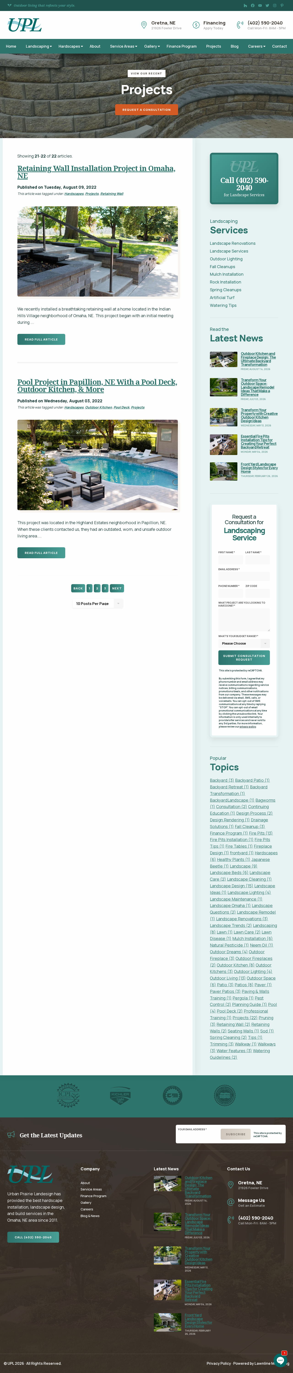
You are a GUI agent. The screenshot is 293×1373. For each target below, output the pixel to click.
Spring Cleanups (225, 289)
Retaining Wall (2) (233, 1024)
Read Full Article (41, 339)
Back (78, 588)
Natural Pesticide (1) (229, 945)
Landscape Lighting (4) (249, 892)
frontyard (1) (242, 852)
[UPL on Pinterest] (282, 5)
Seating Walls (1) (243, 1031)
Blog (235, 46)
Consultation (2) (231, 806)
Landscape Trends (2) (231, 925)
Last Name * (253, 552)
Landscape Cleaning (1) (249, 879)
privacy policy (248, 726)
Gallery (150, 46)
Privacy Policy (219, 1363)
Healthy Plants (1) (233, 859)
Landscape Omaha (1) (230, 905)
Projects (213, 46)
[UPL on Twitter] (267, 5)
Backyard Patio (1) (252, 780)
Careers (255, 46)
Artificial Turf (222, 297)
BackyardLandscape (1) (232, 800)
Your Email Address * (192, 1129)
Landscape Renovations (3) (242, 918)
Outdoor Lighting (226, 259)
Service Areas (122, 46)
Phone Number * (228, 586)
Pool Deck (121, 407)
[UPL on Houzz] (245, 5)
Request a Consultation (146, 110)
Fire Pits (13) (261, 833)
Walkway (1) (246, 1044)
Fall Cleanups (222, 266)
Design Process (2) (254, 813)
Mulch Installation (227, 274)
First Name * (226, 552)
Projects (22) (245, 1017)
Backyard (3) (222, 780)
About (95, 46)
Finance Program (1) (229, 833)
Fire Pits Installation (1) (232, 839)
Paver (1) (263, 984)
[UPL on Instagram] (274, 5)
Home (11, 46)
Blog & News (90, 1216)
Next (117, 588)
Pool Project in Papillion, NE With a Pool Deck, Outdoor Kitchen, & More (97, 385)
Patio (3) (225, 984)
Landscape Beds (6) (229, 872)
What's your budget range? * (238, 636)
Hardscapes (69, 46)
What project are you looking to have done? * (241, 604)
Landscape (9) (244, 866)
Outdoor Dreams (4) (229, 951)
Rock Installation (225, 282)
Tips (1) (255, 1037)
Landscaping (37, 46)
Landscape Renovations (232, 243)
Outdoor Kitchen (98, 407)
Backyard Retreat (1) (229, 787)
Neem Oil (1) (261, 945)
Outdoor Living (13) (228, 978)
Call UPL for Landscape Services (244, 158)
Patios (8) (244, 984)
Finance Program (182, 46)
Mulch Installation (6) (252, 938)
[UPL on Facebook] (252, 5)
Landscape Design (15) (231, 885)
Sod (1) (267, 1031)
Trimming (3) (222, 1044)
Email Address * (229, 569)
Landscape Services (229, 251)
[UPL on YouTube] (260, 5)
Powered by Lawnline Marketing (261, 1363)
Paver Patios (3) (225, 991)
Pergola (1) (243, 998)
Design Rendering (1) (230, 820)
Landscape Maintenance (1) (236, 899)
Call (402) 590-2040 (33, 1237)
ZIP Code (251, 586)
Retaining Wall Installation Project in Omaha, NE (96, 171)
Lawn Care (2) (247, 932)
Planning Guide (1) (249, 1004)
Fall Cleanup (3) (250, 826)
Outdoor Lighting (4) (253, 971)
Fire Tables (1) (239, 846)
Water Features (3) (234, 1050)
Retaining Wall (111, 193)
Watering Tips (223, 305)
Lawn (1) (225, 932)
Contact (279, 46)
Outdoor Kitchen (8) (236, 965)
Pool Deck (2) (230, 1011)
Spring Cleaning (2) (228, 1037)
